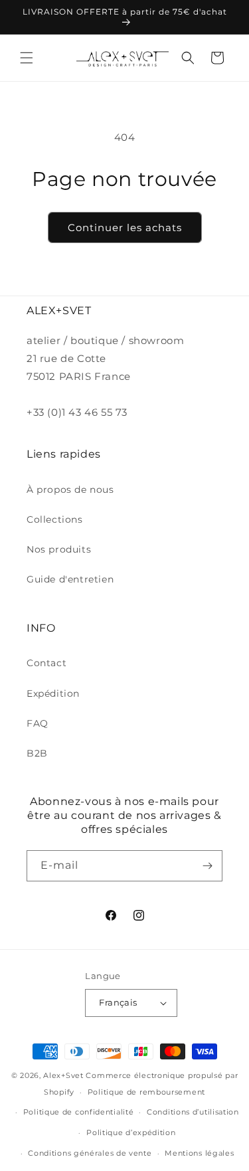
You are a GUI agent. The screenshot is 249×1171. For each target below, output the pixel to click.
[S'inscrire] (207, 865)
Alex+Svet (63, 1075)
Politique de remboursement (146, 1092)
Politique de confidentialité (78, 1112)
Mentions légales (199, 1153)
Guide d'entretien (70, 579)
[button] (26, 57)
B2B (37, 753)
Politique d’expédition (130, 1132)
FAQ (37, 723)
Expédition (53, 693)
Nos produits (59, 549)
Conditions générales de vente (89, 1153)
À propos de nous (70, 489)
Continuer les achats (125, 227)
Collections (55, 519)
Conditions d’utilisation (193, 1112)
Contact (46, 663)
